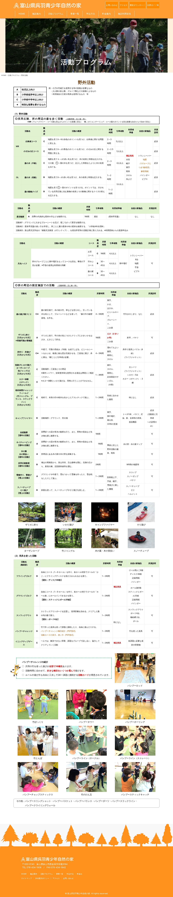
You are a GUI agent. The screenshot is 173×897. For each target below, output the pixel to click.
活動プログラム (55, 13)
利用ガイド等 (153, 5)
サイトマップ (26, 878)
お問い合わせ (111, 5)
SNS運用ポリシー (42, 878)
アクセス (123, 5)
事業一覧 (74, 13)
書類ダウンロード (137, 5)
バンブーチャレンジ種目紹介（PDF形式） (59, 631)
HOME (22, 13)
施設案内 (36, 13)
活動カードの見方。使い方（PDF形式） (58, 635)
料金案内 (106, 13)
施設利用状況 (124, 13)
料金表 (79, 874)
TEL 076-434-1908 (31, 867)
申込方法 (90, 13)
